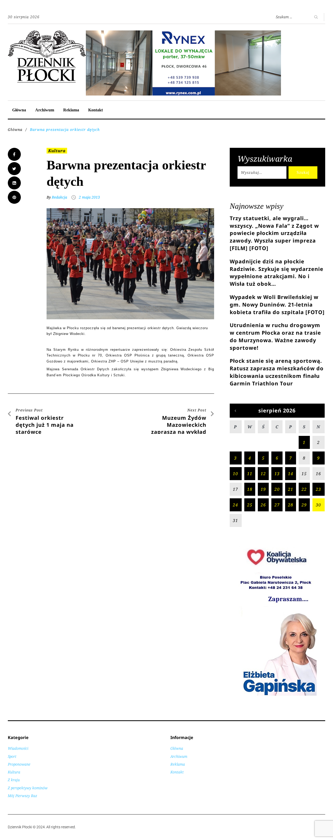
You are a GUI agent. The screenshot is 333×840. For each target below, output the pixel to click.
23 (318, 489)
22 (304, 489)
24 (235, 505)
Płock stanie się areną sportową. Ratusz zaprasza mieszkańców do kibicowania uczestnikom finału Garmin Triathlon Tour (277, 372)
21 (290, 489)
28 (290, 505)
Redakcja (59, 197)
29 (304, 505)
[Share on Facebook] (14, 154)
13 (277, 473)
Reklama (71, 110)
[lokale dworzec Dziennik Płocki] (183, 33)
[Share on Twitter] (14, 168)
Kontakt (95, 110)
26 (263, 505)
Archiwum (44, 110)
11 (249, 473)
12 (263, 473)
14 (290, 473)
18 (249, 489)
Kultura (57, 151)
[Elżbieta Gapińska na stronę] (278, 695)
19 (263, 489)
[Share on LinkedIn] (14, 182)
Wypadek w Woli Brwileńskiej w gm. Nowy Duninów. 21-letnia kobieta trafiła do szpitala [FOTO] (277, 305)
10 (235, 473)
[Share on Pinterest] (14, 197)
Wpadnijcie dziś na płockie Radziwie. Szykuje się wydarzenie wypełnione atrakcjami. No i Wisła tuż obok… (276, 272)
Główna (19, 110)
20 (277, 489)
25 (249, 505)
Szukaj (303, 172)
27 (277, 505)
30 (318, 505)
